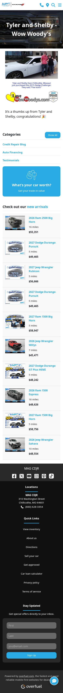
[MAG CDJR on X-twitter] (20, 475)
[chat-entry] (54, 680)
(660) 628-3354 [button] (34, 506)
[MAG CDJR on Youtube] (28, 475)
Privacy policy (31, 582)
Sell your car (32, 556)
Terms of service (31, 591)
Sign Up (31, 655)
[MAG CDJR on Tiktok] (50, 475)
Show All (52, 135)
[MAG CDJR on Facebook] (13, 475)
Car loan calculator (31, 573)
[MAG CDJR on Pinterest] (42, 475)
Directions (31, 547)
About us (31, 538)
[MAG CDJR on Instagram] (35, 475)
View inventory (31, 529)
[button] (41, 5)
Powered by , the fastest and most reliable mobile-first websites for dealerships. (31, 677)
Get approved (31, 564)
